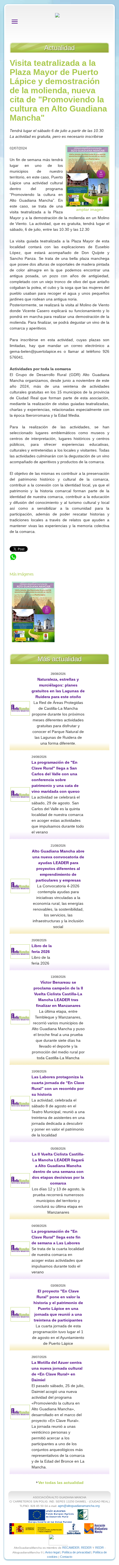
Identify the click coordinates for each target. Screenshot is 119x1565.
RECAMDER (70, 1547)
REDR (100, 1547)
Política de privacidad (76, 1552)
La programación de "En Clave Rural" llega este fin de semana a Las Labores (56, 1237)
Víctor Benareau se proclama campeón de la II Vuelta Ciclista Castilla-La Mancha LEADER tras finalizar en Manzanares (58, 994)
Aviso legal (52, 1552)
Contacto (66, 1556)
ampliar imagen (89, 209)
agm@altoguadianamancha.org (79, 1505)
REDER (86, 1547)
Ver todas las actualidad (61, 1482)
